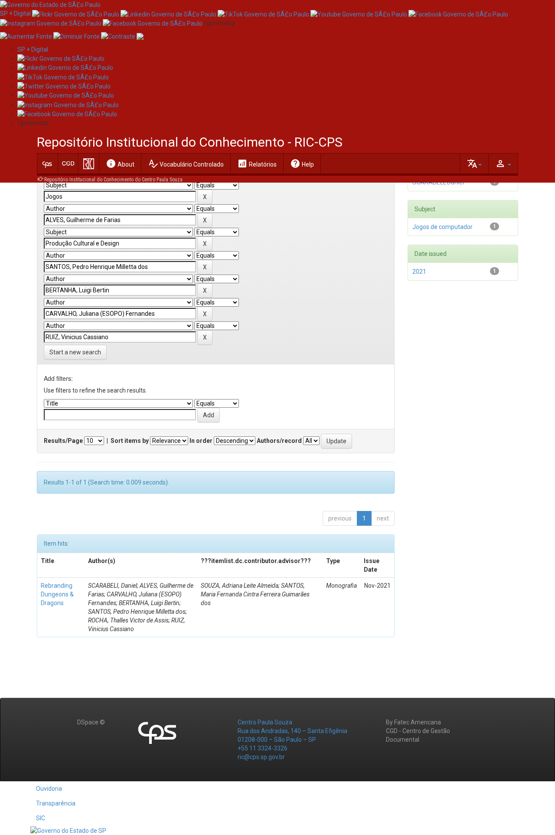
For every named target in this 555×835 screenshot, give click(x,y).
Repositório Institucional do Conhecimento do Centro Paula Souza (113, 180)
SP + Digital (15, 13)
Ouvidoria (49, 788)
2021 (419, 271)
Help (302, 163)
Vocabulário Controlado (186, 163)
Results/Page (63, 440)
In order (200, 440)
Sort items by (130, 440)
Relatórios (257, 163)
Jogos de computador (442, 226)
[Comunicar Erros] (140, 36)
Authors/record (279, 440)
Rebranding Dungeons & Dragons (57, 594)
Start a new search (75, 352)
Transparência (55, 803)
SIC (40, 818)
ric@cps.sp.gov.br (261, 756)
